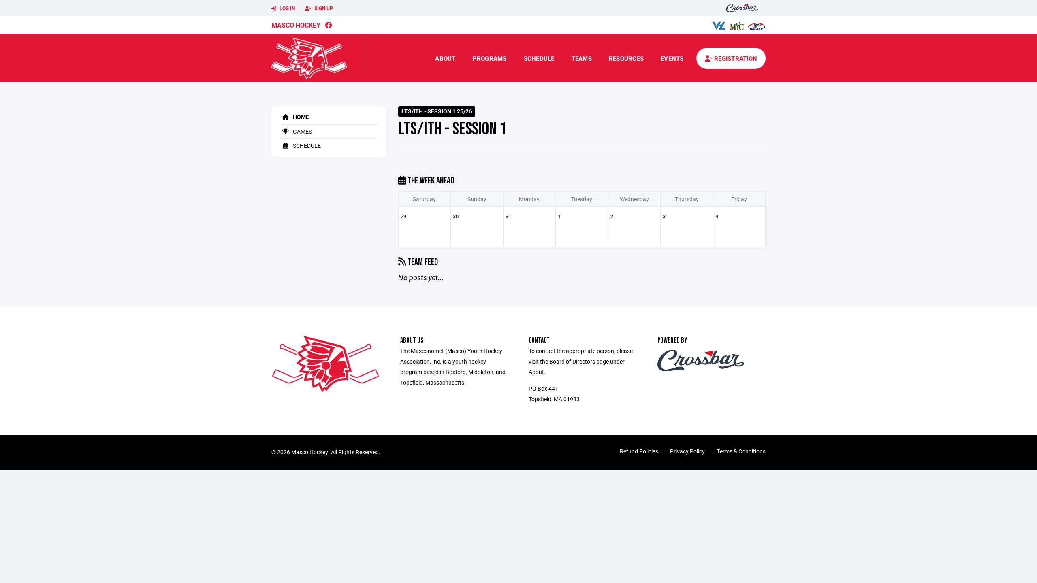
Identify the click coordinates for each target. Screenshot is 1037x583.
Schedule (539, 58)
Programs (490, 58)
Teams (582, 58)
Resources (626, 58)
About (445, 58)
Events (672, 58)
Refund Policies (639, 451)
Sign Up (323, 8)
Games (302, 131)
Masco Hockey (295, 25)
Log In (286, 8)
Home (300, 117)
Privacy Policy (687, 451)
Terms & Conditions (741, 451)
